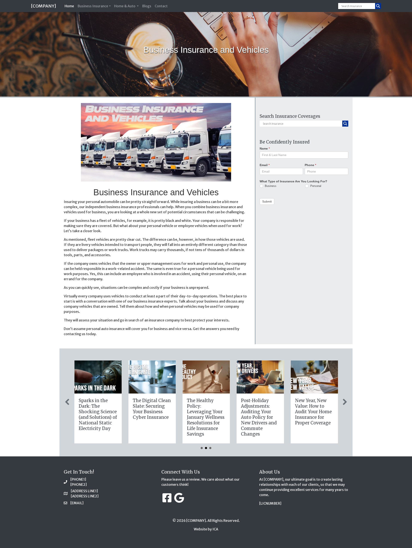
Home (70, 6)
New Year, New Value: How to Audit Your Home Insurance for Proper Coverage (313, 411)
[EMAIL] (76, 503)
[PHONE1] (78, 479)
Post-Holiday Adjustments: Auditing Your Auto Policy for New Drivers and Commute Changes (258, 417)
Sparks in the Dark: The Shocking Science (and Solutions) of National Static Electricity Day (98, 414)
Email (265, 165)
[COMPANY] (43, 6)
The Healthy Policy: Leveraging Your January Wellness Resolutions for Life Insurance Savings (205, 417)
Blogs (146, 6)
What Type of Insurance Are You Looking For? (293, 181)
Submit (267, 201)
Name (265, 148)
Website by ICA (206, 529)
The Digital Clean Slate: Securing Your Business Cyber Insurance (152, 409)
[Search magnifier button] (378, 6)
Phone (310, 165)
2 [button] (206, 448)
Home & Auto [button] (125, 6)
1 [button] (202, 448)
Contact (161, 6)
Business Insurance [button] (92, 6)
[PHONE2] (78, 484)
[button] (67, 401)
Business (270, 185)
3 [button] (210, 448)
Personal (315, 185)
